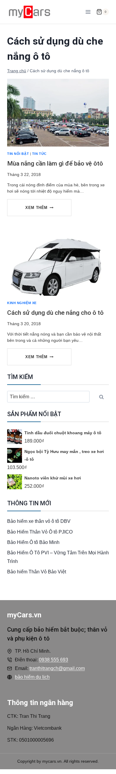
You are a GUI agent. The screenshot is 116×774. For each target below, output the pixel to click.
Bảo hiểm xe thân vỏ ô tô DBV (38, 521)
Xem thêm (42, 210)
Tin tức (39, 153)
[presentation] (58, 113)
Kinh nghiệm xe (22, 303)
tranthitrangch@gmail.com (57, 668)
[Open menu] (87, 11)
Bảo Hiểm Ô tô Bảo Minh (33, 542)
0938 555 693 (53, 659)
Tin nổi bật (18, 153)
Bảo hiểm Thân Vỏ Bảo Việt (36, 571)
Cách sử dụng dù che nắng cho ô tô (55, 312)
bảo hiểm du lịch (32, 676)
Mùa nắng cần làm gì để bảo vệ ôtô (55, 163)
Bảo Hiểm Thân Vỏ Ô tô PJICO (40, 531)
